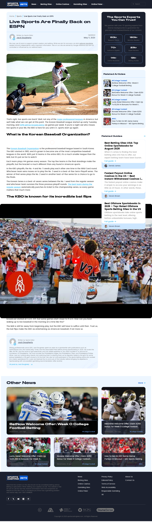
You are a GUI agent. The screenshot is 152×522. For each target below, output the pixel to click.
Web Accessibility (109, 487)
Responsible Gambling (111, 491)
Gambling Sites (80, 4)
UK (103, 494)
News (33, 4)
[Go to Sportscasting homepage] (17, 4)
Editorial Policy (107, 480)
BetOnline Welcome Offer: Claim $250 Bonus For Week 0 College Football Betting (122, 425)
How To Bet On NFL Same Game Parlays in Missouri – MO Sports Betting (123, 457)
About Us (129, 477)
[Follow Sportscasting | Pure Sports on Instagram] (23, 499)
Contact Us (129, 480)
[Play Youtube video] (76, 261)
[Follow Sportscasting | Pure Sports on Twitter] (13, 499)
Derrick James (114, 166)
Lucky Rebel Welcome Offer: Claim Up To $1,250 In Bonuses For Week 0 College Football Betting (28, 457)
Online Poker (96, 4)
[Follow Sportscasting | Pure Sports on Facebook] (8, 499)
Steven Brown (114, 196)
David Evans (14, 431)
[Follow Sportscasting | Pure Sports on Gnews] (28, 499)
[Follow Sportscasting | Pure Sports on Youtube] (18, 499)
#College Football (88, 431)
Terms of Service (108, 484)
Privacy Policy (107, 477)
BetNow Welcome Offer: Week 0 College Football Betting (49, 426)
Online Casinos (62, 4)
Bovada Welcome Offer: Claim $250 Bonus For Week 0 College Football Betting (74, 457)
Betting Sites (46, 4)
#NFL (140, 464)
